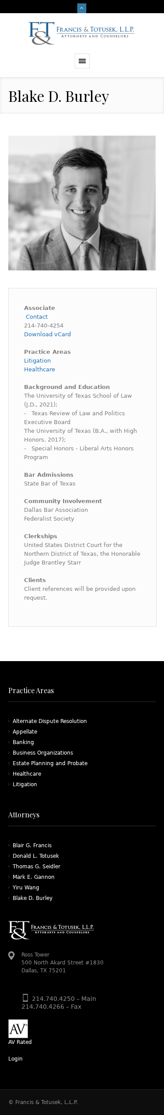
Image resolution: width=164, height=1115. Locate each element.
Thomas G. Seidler (36, 866)
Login (15, 1059)
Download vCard (47, 334)
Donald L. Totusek (36, 856)
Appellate (25, 732)
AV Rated (20, 1042)
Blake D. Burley (32, 898)
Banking (23, 742)
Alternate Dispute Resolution (50, 721)
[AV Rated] (82, 1028)
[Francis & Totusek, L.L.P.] (82, 33)
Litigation (37, 360)
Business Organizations (43, 753)
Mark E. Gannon (34, 877)
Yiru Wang (26, 888)
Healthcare (39, 369)
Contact (36, 316)
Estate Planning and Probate (50, 763)
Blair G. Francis (32, 845)
